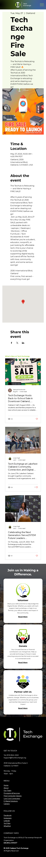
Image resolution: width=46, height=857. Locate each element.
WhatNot (7, 826)
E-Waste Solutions (11, 801)
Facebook (7, 815)
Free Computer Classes (13, 796)
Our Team (7, 790)
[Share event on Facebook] (11, 343)
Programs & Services (12, 793)
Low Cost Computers (12, 798)
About (6, 788)
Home (6, 785)
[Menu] (42, 5)
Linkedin (7, 821)
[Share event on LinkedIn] (23, 343)
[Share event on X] (17, 343)
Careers (7, 804)
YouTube (7, 823)
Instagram (8, 818)
